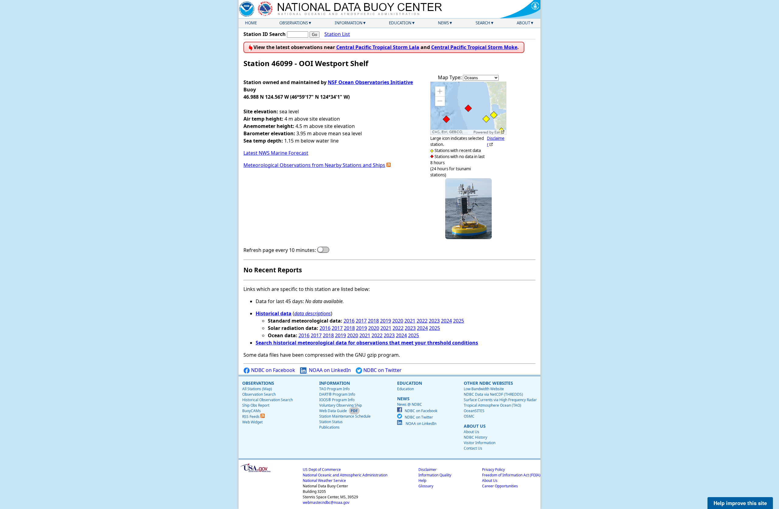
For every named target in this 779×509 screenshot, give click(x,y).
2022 (422, 320)
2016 (349, 320)
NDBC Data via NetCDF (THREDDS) (493, 394)
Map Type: (450, 77)
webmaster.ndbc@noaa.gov (326, 502)
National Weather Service (324, 480)
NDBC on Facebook (272, 370)
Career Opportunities (500, 486)
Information (348, 23)
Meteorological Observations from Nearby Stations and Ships (314, 165)
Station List (337, 34)
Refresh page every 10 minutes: (279, 250)
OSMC (469, 416)
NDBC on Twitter (382, 370)
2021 (409, 320)
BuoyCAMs (251, 410)
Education (400, 23)
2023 (434, 320)
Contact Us (473, 448)
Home (251, 23)
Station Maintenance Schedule (345, 416)
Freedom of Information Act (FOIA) (511, 475)
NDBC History (475, 437)
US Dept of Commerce (322, 469)
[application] (468, 108)
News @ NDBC (409, 404)
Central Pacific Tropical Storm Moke (474, 47)
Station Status (331, 421)
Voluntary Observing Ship (340, 405)
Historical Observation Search (267, 399)
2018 (373, 320)
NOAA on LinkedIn (329, 370)
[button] (440, 91)
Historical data (274, 313)
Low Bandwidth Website (484, 388)
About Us (471, 431)
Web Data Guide (333, 410)
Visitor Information (479, 442)
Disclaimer (427, 469)
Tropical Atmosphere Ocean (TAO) (492, 405)
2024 (446, 320)
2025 (458, 320)
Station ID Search (264, 34)
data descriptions (312, 313)
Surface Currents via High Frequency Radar (500, 399)
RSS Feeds (251, 416)
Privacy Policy (493, 469)
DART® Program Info (337, 394)
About (523, 23)
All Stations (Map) (257, 388)
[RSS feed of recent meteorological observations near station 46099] (388, 165)
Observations (293, 23)
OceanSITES (474, 410)
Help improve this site (740, 503)
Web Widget (252, 422)
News (443, 23)
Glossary (425, 486)
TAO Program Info (334, 388)
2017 (361, 320)
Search (483, 23)
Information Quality (434, 475)
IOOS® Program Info (337, 399)
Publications (329, 427)
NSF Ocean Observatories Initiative (370, 82)
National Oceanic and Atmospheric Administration (345, 475)
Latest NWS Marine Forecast (275, 153)
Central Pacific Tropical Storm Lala (377, 47)
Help (422, 480)
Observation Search (259, 394)
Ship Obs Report (255, 405)
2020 (397, 320)
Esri (497, 132)
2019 (385, 320)
